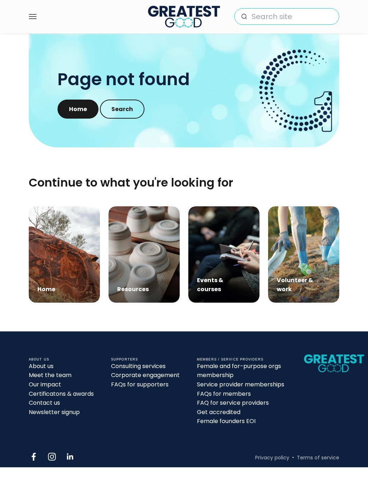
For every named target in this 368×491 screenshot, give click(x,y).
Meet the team (50, 375)
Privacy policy (272, 457)
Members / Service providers (230, 359)
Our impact (45, 384)
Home (78, 109)
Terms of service (318, 457)
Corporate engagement (145, 375)
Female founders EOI (226, 421)
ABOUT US (39, 359)
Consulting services (138, 366)
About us (41, 366)
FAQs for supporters (140, 384)
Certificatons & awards (61, 394)
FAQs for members (224, 394)
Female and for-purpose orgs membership (239, 371)
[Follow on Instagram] (52, 457)
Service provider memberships (240, 384)
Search (122, 109)
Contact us (44, 403)
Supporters (124, 359)
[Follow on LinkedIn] (70, 457)
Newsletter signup (54, 412)
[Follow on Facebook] (33, 457)
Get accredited (218, 412)
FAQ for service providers (233, 403)
